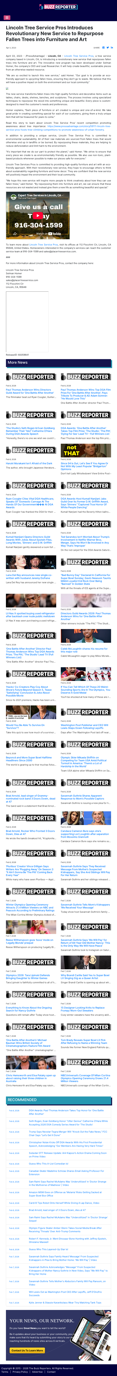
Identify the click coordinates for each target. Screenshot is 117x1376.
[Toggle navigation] (7, 17)
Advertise (37, 1371)
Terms (4, 1371)
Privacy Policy (20, 1371)
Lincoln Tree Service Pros (79, 55)
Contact (51, 1371)
